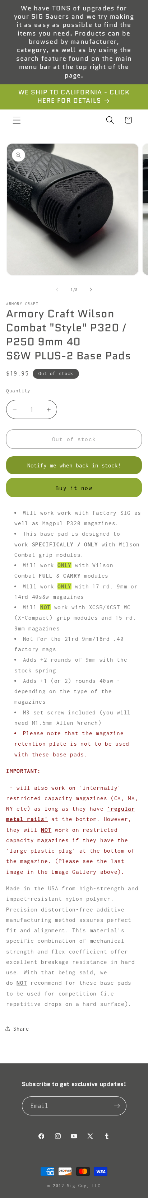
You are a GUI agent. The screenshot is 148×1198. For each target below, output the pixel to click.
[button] (17, 120)
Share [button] (21, 1029)
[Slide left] (57, 290)
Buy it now (74, 488)
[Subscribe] (117, 1106)
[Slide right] (91, 290)
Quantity (18, 390)
